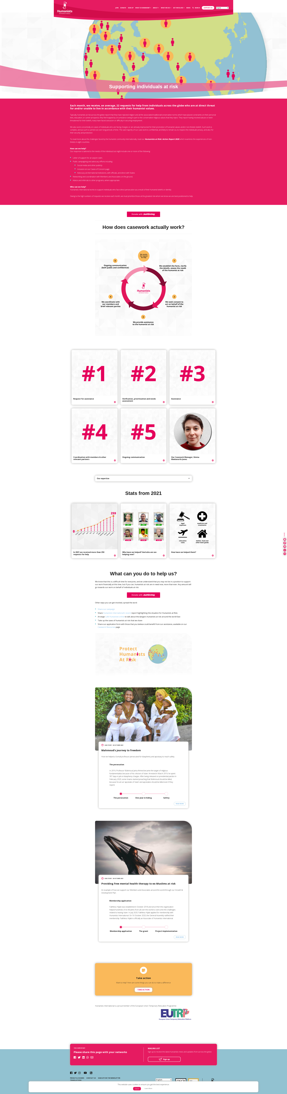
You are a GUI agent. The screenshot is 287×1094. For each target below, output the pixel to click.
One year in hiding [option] (143, 798)
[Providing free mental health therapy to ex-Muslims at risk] (143, 852)
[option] (143, 777)
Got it (137, 1089)
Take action (143, 989)
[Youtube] (85, 1073)
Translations (76, 1080)
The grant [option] (143, 931)
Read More (180, 804)
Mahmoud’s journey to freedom (121, 750)
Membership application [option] (121, 931)
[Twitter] (75, 1073)
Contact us (91, 1078)
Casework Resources (106, 627)
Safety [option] (166, 798)
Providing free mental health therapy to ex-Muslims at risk (138, 883)
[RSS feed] (91, 1073)
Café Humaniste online (114, 616)
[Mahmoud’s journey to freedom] (143, 718)
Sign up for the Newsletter (109, 1078)
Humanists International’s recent (117, 613)
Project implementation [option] (166, 931)
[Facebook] (71, 1073)
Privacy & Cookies (77, 1078)
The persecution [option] (120, 798)
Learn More (148, 1088)
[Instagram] (79, 1073)
